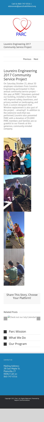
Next (36, 59)
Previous (27, 59)
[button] (22, 332)
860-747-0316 (10, 376)
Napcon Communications (22, 400)
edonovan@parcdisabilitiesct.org (22, 6)
